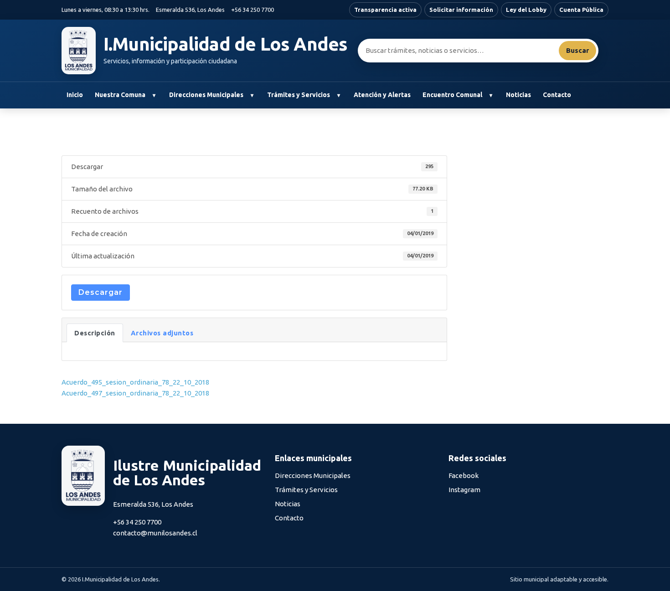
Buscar (577, 50)
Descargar (100, 292)
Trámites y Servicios (298, 94)
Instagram (464, 489)
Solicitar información (461, 9)
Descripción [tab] (94, 333)
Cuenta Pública (581, 9)
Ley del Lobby (526, 9)
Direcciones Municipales (206, 94)
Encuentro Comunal (452, 94)
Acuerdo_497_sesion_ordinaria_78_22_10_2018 (135, 393)
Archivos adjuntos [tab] (162, 333)
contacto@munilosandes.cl (155, 533)
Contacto (557, 94)
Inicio (75, 94)
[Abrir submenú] (154, 95)
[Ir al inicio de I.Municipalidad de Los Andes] (79, 50)
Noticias (518, 94)
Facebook (463, 475)
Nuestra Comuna (120, 94)
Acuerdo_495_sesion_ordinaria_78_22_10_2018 (135, 382)
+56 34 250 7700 (252, 9)
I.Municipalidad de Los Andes (225, 44)
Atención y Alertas (382, 94)
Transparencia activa (385, 9)
